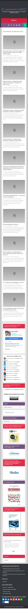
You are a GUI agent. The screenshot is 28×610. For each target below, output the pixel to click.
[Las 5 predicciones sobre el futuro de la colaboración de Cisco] (14, 299)
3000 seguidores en (12, 377)
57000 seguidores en (13, 365)
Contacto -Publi (6, 591)
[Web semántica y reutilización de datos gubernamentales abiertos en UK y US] (14, 243)
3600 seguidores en (13, 371)
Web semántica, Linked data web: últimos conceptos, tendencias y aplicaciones (12, 83)
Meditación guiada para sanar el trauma (11, 568)
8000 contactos (11, 375)
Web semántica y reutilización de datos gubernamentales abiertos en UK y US (13, 253)
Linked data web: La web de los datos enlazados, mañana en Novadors (13, 110)
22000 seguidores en (13, 361)
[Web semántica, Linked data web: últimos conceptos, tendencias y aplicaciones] (14, 72)
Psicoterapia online (7, 593)
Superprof (6, 560)
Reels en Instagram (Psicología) (9, 589)
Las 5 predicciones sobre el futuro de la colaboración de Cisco (13, 309)
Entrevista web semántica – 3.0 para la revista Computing (14, 196)
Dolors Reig (16, 55)
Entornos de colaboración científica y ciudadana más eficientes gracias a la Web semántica (13, 168)
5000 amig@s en (12, 363)
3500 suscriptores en (12, 369)
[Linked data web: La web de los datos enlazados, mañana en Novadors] (14, 101)
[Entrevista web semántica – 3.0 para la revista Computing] (14, 187)
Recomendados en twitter (10, 224)
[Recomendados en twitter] (14, 215)
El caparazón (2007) (14, 9)
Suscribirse (14, 398)
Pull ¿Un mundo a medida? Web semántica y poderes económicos (12, 139)
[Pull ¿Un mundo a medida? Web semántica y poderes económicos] (14, 130)
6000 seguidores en (12, 373)
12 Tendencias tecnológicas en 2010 (13, 282)
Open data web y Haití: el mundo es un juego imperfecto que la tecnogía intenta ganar (13, 52)
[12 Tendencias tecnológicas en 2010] (14, 273)
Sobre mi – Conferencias (8, 587)
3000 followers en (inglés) (13, 379)
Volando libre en (11, 367)
